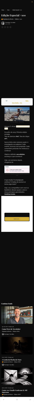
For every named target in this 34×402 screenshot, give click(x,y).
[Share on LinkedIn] (10, 27)
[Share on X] (5, 27)
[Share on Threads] (8, 27)
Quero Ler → (17, 219)
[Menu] (32, 2)
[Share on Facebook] (2, 27)
